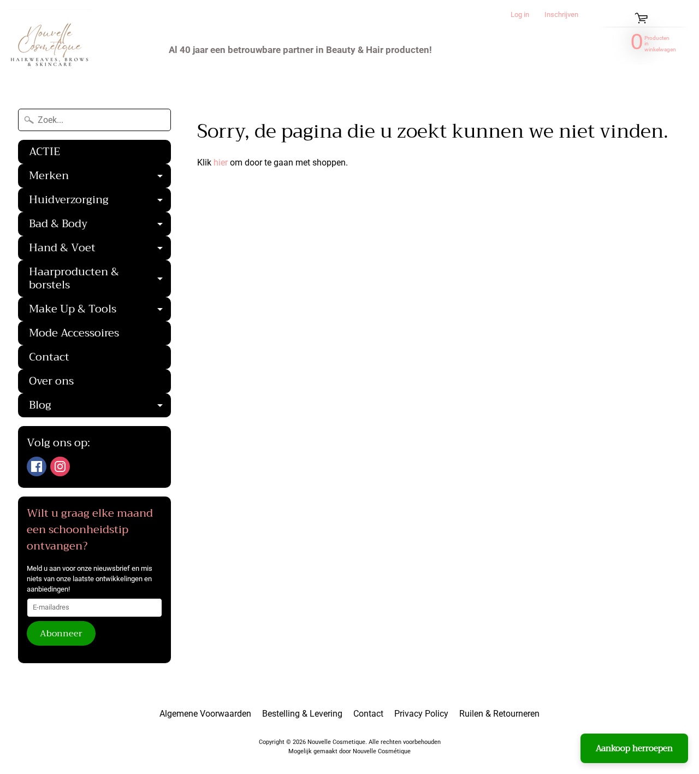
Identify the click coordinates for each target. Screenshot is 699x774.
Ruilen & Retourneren (499, 713)
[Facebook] (36, 466)
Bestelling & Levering (302, 713)
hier (221, 162)
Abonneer (61, 633)
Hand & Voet (100, 249)
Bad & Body (100, 225)
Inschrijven (561, 15)
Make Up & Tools (100, 310)
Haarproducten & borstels (100, 279)
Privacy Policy (421, 713)
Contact (49, 357)
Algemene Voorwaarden (205, 713)
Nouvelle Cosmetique (336, 742)
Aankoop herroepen (634, 748)
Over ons (51, 381)
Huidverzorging (100, 201)
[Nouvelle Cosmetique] (50, 50)
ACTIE (44, 151)
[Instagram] (60, 466)
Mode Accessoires (74, 332)
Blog (100, 406)
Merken (100, 177)
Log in (520, 15)
